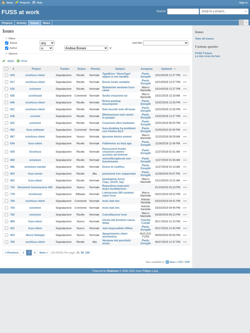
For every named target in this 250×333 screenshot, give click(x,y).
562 (12, 129)
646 (12, 102)
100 (87, 252)
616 (12, 88)
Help (39, 2)
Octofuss (35, 151)
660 (12, 159)
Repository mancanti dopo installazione (115, 187)
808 (12, 221)
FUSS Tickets (203, 53)
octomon (35, 88)
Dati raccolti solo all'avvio (118, 109)
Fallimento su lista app (117, 143)
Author (13, 48)
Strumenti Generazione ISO (35, 187)
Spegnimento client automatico (114, 235)
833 (12, 235)
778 (12, 194)
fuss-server (35, 173)
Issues (35, 22)
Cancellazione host (114, 214)
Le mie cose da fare (207, 56)
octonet (35, 116)
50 (82, 252)
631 (12, 122)
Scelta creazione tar (114, 95)
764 (12, 200)
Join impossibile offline (117, 228)
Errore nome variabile (116, 81)
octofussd (35, 95)
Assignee (147, 68)
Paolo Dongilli (146, 75)
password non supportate (119, 173)
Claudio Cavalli (146, 221)
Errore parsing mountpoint (111, 102)
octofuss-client (35, 75)
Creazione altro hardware (118, 122)
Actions (185, 75)
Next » (44, 252)
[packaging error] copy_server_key (113, 180)
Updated (166, 68)
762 (12, 214)
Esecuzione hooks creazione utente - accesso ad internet (114, 151)
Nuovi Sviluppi (35, 235)
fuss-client (35, 143)
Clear (24, 60)
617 (12, 81)
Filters (12, 38)
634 (12, 143)
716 (12, 187)
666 (12, 166)
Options (13, 53)
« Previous (12, 252)
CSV (180, 262)
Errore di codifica (113, 166)
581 (12, 180)
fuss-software (35, 129)
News (46, 22)
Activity (21, 22)
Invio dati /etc (111, 200)
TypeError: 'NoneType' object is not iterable (116, 75)
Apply (10, 60)
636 (12, 116)
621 (12, 109)
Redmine (113, 270)
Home (9, 2)
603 (12, 173)
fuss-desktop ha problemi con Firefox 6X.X (118, 130)
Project (36, 68)
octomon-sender (35, 166)
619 (12, 75)
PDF (187, 262)
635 (12, 95)
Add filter (137, 42)
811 (12, 228)
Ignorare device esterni (117, 136)
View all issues (204, 38)
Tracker (64, 68)
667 (12, 136)
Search (161, 11)
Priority (95, 68)
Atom (172, 262)
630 (12, 151)
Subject (120, 68)
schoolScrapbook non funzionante (116, 160)
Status (13, 42)
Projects (25, 2)
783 (12, 241)
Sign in (243, 2)
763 (12, 207)
